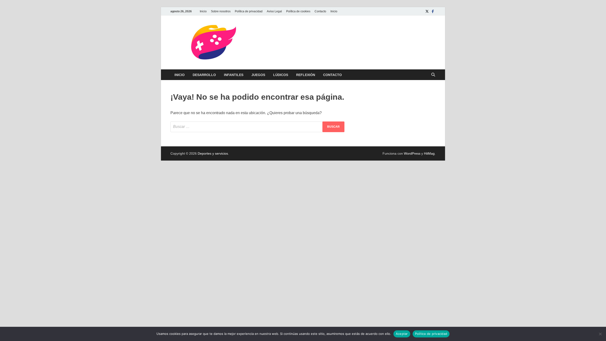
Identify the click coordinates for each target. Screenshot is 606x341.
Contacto (320, 11)
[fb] (433, 11)
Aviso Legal (274, 11)
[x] (427, 11)
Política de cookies (298, 11)
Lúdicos (280, 75)
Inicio (203, 11)
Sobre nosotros (221, 11)
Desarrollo (204, 75)
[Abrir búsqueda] (433, 75)
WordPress (412, 153)
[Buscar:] (257, 126)
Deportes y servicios (213, 153)
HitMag (429, 153)
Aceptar (402, 334)
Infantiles (233, 75)
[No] (600, 334)
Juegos (258, 75)
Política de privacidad (249, 11)
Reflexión (305, 75)
